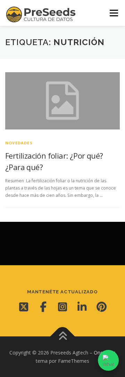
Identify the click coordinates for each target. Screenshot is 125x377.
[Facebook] (43, 307)
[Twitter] (23, 307)
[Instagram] (62, 307)
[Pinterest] (101, 307)
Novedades (19, 142)
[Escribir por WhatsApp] (108, 360)
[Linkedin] (82, 307)
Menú (113, 13)
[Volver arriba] (62, 336)
